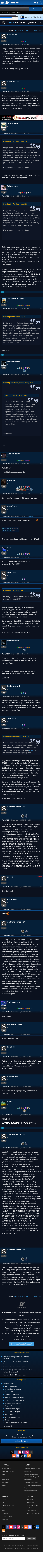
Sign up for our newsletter (13, 1535)
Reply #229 (6, 196)
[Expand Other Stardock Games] (3, 1403)
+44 (4, 460)
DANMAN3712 (13, 361)
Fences (4, 1477)
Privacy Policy (9, 1548)
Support (30, 1496)
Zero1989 (11, 572)
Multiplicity (5, 1482)
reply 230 (29, 382)
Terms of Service (20, 1548)
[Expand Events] (3, 1420)
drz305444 (11, 899)
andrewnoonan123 (16, 806)
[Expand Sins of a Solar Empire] (3, 1408)
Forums (4, 1522)
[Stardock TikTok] (21, 1456)
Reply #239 (6, 728)
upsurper (11, 480)
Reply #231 (6, 375)
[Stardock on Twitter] (12, 1452)
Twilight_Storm (14, 1002)
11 (30, 31)
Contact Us (5, 1519)
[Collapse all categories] (41, 1383)
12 (32, 31)
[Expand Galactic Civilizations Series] (3, 1397)
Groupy (4, 1485)
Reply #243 (6, 935)
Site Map (35, 1548)
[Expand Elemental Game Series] (3, 1391)
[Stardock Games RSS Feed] (29, 1456)
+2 (4, 905)
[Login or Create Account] (35, 3)
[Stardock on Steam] (31, 1452)
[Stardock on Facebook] (16, 1452)
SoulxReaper (13, 123)
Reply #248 (6, 1115)
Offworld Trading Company (32, 1485)
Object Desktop (6, 1468)
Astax (10, 547)
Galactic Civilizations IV (31, 1474)
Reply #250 (6, 1263)
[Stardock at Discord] (18, 1456)
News (3, 1511)
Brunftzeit (12, 506)
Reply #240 (6, 820)
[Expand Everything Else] (1, 1426)
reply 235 (19, 590)
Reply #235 (6, 557)
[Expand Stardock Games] (1, 1383)
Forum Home (4, 13)
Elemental (27, 1471)
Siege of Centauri (29, 1488)
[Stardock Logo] (11, 2)
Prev (19, 31)
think (31, 750)
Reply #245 (6, 1034)
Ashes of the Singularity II (32, 1468)
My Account (30, 1502)
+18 (4, 486)
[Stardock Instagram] (27, 1452)
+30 (4, 192)
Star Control (28, 1480)
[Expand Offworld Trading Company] (3, 1400)
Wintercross (12, 186)
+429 (3, 1108)
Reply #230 (6, 309)
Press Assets (5, 1513)
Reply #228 (6, 133)
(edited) (31, 516)
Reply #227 (6, 92)
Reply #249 (6, 1148)
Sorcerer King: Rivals (30, 1491)
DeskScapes (5, 1480)
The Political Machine (30, 1482)
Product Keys (31, 1508)
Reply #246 (6, 1057)
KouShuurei (12, 1076)
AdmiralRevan (13, 454)
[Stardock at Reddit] (14, 1456)
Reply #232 (6, 464)
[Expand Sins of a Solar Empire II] (3, 1411)
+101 (3, 367)
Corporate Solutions (8, 1471)
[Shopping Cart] (38, 3)
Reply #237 (6, 654)
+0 (4, 129)
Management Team (8, 1505)
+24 (4, 553)
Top (41, 44)
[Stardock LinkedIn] (25, 1456)
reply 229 (24, 317)
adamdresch (13, 81)
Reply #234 (6, 516)
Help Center (30, 1500)
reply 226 (23, 141)
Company (5, 1496)
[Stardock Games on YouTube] (20, 1452)
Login (18, 13)
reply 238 (25, 736)
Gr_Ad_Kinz (12, 34)
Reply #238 (6, 696)
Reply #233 (6, 494)
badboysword (13, 686)
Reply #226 (6, 45)
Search (13, 13)
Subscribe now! (21, 1441)
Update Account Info (33, 1513)
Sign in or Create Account (21, 1344)
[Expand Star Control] (3, 1414)
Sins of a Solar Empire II (31, 1477)
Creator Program (7, 1516)
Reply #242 (6, 909)
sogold (10, 877)
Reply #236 (6, 582)
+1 (4, 88)
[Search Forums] (41, 3)
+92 (4, 1008)
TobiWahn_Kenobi (15, 299)
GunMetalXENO (14, 1024)
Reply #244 (6, 1012)
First (15, 31)
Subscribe (31, 1539)
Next (35, 31)
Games (27, 1465)
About (4, 1500)
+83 (4, 305)
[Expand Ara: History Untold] (3, 1386)
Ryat (9, 1101)
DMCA (29, 1548)
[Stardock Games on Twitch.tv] (23, 1452)
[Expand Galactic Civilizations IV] (3, 1394)
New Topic (36, 9)
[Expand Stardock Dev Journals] (3, 1417)
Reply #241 (6, 887)
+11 (4, 41)
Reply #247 (6, 1086)
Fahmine (11, 1047)
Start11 (4, 1474)
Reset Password (32, 1511)
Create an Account (32, 1505)
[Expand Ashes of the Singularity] (3, 1389)
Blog (3, 1502)
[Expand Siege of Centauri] (3, 1406)
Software (5, 1465)
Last (40, 31)
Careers (4, 1508)
